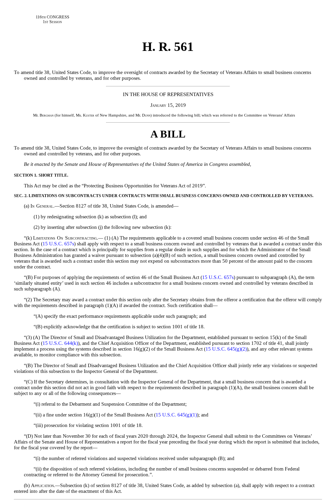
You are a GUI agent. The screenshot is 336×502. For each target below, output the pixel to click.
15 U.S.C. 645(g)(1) (176, 415)
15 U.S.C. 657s (58, 243)
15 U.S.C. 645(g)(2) (226, 349)
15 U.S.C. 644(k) (60, 343)
